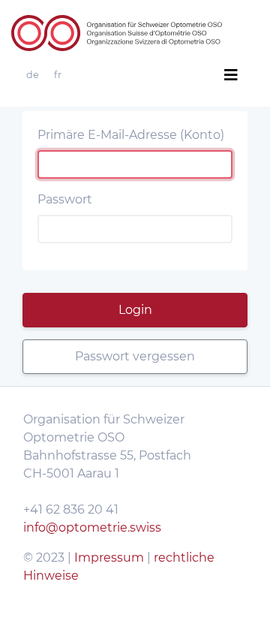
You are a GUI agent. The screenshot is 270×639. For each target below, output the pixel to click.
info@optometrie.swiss (92, 527)
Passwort (65, 199)
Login (135, 310)
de (32, 74)
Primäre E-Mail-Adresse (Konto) (131, 135)
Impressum (110, 557)
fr (58, 74)
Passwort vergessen (135, 356)
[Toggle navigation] (231, 75)
